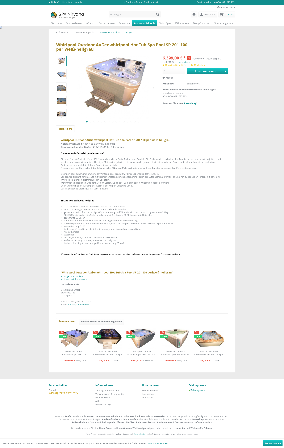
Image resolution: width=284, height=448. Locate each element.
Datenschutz (148, 394)
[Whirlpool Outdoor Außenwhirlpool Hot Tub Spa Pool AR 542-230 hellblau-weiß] (142, 338)
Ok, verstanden (273, 443)
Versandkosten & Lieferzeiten (109, 394)
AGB (97, 400)
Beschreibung (65, 128)
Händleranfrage (103, 404)
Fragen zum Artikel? (73, 276)
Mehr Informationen (157, 443)
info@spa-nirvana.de (78, 304)
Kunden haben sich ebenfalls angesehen (101, 321)
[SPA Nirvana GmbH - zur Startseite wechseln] (67, 15)
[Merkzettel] (194, 14)
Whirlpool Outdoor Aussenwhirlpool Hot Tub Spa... (74, 353)
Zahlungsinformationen (107, 390)
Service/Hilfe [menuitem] (226, 7)
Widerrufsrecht (102, 397)
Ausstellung (190, 103)
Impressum (147, 397)
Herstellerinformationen (75, 279)
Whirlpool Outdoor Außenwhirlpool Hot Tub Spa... (108, 353)
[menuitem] (135, 14)
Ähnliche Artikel (67, 321)
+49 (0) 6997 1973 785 (223, 2)
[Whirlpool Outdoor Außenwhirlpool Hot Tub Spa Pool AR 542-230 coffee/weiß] (108, 338)
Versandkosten (140, 434)
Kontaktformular (150, 390)
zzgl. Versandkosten (183, 62)
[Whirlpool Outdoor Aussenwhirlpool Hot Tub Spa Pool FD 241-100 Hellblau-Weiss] (74, 338)
